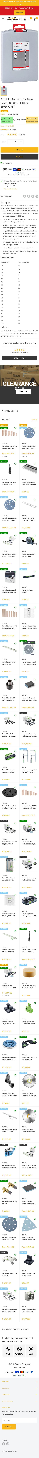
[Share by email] (36, 196)
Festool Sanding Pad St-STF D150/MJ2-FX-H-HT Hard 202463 (9, 1059)
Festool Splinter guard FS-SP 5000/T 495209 (9, 591)
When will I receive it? (7, 126)
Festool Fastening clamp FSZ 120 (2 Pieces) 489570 (29, 771)
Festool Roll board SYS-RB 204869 (9, 1274)
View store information (10, 189)
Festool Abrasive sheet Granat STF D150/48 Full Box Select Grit (9, 519)
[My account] (25, 19)
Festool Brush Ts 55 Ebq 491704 (9, 1203)
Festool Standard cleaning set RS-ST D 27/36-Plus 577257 (8, 735)
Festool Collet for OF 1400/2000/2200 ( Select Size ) (8, 699)
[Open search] (20, 19)
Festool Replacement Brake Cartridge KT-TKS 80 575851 (9, 1167)
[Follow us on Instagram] (7, 1443)
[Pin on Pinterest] (28, 196)
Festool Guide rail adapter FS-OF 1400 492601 (8, 1023)
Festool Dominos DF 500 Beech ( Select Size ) (9, 447)
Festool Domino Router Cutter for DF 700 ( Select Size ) (29, 951)
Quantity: (3, 142)
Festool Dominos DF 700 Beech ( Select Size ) (9, 627)
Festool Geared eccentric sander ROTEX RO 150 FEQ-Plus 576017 (9, 987)
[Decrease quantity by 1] (9, 142)
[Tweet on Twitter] (32, 196)
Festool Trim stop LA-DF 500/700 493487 (29, 1059)
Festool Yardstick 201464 (27, 591)
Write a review (19, 358)
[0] (35, 19)
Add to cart (19, 150)
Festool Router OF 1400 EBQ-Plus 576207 (9, 843)
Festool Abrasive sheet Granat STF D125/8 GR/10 (9, 1239)
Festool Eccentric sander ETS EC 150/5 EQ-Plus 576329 (28, 843)
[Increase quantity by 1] (21, 142)
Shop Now (19, 12)
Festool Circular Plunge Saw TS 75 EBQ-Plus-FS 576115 (29, 1167)
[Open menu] (3, 19)
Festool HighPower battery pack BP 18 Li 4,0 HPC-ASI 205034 (29, 915)
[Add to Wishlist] (15, 428)
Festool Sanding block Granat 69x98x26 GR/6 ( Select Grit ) (29, 699)
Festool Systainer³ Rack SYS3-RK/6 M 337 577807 (29, 1311)
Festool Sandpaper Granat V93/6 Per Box (28, 1238)
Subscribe (8, 1427)
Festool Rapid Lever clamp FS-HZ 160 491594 (8, 879)
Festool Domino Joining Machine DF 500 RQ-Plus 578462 (29, 879)
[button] (5, 129)
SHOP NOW (24, 391)
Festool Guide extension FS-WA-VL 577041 (9, 1131)
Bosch (3, 114)
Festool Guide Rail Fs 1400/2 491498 (8, 663)
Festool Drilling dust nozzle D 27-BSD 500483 (9, 1095)
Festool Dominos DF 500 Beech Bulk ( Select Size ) (29, 807)
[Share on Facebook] (24, 196)
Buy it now (19, 157)
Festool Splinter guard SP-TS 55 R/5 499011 (28, 1023)
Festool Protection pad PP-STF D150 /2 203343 (29, 663)
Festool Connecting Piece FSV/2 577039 (28, 519)
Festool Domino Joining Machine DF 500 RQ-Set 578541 (29, 735)
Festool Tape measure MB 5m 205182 (28, 555)
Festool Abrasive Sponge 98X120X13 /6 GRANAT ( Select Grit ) (29, 1203)
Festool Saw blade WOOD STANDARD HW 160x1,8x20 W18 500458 (29, 1095)
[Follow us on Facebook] (3, 1443)
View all (34, 420)
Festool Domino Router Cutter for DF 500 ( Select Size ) (9, 483)
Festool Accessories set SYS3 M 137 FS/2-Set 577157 (9, 1311)
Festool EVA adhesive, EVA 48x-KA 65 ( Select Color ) (29, 987)
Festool (4, 443)
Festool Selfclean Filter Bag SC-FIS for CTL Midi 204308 (29, 627)
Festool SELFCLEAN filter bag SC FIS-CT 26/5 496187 (8, 915)
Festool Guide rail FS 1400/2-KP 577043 (8, 951)
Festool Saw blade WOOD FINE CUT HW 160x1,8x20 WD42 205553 (28, 1131)
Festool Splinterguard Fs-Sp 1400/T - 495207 (29, 483)
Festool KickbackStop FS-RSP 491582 (28, 1274)
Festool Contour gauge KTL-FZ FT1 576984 (9, 771)
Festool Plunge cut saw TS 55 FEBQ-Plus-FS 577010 (9, 555)
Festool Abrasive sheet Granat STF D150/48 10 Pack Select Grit (29, 447)
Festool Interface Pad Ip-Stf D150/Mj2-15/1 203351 (8, 807)
